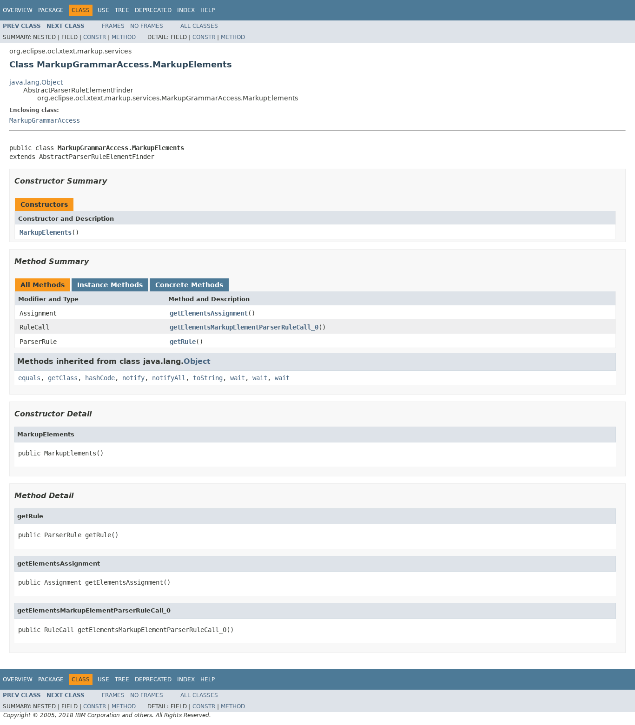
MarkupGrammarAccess (44, 120)
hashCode (100, 378)
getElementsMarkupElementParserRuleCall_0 (244, 327)
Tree (122, 10)
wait (237, 378)
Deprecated (153, 10)
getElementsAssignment (209, 313)
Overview (18, 10)
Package (51, 10)
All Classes (199, 26)
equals (29, 378)
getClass (63, 378)
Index (186, 10)
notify (133, 378)
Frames (113, 26)
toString (208, 378)
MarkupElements (46, 232)
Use (103, 10)
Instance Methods (110, 285)
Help (207, 10)
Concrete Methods (189, 285)
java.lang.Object (36, 82)
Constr (94, 37)
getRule (183, 341)
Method (124, 37)
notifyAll (168, 378)
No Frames (146, 26)
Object (197, 361)
